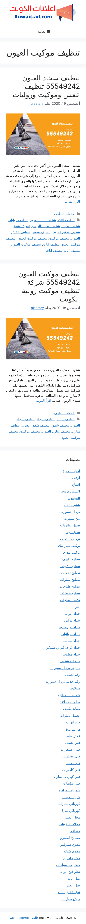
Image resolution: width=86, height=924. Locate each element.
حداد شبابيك (71, 641)
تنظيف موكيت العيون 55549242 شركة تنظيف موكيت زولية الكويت (49, 286)
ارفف (76, 478)
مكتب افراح (71, 858)
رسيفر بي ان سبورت (65, 668)
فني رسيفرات (70, 749)
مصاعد (75, 831)
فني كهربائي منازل (67, 777)
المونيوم (74, 498)
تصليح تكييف (71, 559)
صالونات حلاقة (70, 702)
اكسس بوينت (70, 491)
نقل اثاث (73, 878)
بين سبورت (72, 518)
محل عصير (72, 817)
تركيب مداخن (70, 552)
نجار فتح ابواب (69, 872)
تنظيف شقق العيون (66, 232)
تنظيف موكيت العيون (32, 238)
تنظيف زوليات (18, 220)
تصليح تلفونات (70, 566)
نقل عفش (72, 885)
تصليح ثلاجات (70, 573)
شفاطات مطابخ (69, 695)
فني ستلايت (71, 756)
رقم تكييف (72, 675)
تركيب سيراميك (69, 546)
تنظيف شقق (21, 226)
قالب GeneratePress (24, 918)
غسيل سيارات (70, 715)
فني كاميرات (71, 770)
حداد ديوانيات (70, 634)
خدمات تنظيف (64, 214)
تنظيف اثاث (66, 220)
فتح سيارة (73, 729)
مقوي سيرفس (69, 844)
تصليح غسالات (70, 593)
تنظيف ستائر (66, 419)
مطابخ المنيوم (70, 838)
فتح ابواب (73, 722)
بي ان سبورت (70, 512)
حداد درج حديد (69, 627)
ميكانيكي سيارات (68, 865)
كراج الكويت (71, 797)
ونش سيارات (70, 899)
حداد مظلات (71, 654)
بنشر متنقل (72, 505)
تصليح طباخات (69, 586)
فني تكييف (72, 743)
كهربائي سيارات (69, 804)
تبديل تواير (72, 532)
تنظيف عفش (41, 232)
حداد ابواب (72, 614)
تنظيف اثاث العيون (43, 220)
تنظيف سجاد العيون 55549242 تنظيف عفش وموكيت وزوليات (46, 86)
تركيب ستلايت (70, 539)
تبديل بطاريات (70, 525)
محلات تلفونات (69, 824)
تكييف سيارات (70, 600)
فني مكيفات (71, 783)
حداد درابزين (71, 620)
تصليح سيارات (70, 580)
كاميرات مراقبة (69, 790)
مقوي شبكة (72, 851)
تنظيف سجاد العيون (46, 226)
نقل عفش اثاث (69, 892)
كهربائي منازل (70, 811)
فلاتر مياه (73, 736)
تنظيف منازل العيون (56, 431)
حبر (77, 607)
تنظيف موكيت (59, 238)
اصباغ (76, 484)
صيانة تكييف (71, 709)
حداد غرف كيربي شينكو (63, 647)
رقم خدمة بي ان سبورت (62, 681)
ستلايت (75, 688)
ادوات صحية (71, 471)
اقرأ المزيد (72, 201)
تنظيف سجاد (71, 226)
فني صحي (73, 763)
